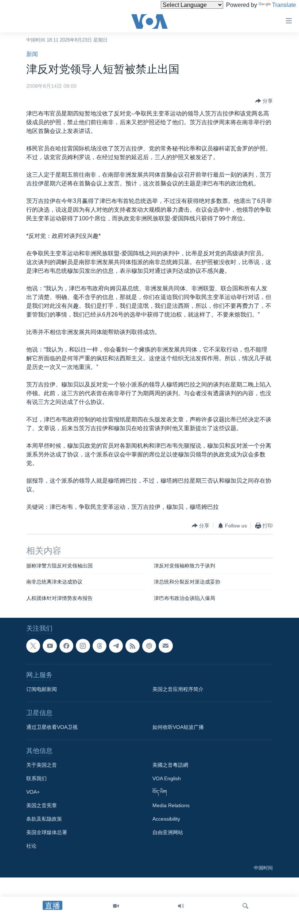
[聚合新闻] (132, 646)
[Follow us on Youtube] (50, 646)
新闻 (32, 54)
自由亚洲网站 (167, 833)
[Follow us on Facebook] (66, 646)
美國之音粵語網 (170, 765)
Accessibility (166, 819)
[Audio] (181, 906)
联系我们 (36, 779)
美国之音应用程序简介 (177, 689)
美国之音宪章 (41, 806)
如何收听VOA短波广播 (178, 727)
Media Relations (171, 806)
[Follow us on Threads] (99, 646)
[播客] (149, 646)
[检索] (245, 906)
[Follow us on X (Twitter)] (33, 646)
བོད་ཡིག (159, 792)
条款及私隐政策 (44, 819)
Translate (284, 5)
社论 (31, 846)
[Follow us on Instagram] (83, 646)
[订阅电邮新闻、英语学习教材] (165, 646)
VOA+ (33, 792)
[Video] (116, 906)
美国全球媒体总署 (46, 833)
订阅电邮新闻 (41, 689)
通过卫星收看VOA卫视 (52, 727)
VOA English (166, 779)
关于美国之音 (41, 765)
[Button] (264, 101)
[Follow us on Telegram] (116, 646)
